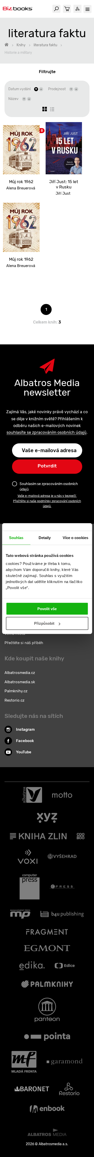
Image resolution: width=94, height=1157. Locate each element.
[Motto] (62, 795)
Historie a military (18, 52)
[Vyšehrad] (62, 856)
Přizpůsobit (44, 623)
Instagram (25, 729)
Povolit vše (47, 608)
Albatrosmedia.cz (20, 672)
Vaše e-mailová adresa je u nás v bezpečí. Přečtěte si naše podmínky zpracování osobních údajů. (47, 501)
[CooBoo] (80, 836)
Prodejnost (57, 89)
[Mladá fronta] (24, 1062)
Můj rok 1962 (21, 181)
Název (13, 99)
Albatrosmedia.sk (20, 682)
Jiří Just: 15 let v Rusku (63, 184)
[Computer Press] (30, 887)
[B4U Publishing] (62, 914)
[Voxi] (28, 856)
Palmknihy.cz (16, 691)
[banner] (18, 8)
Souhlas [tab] (16, 538)
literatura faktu (45, 45)
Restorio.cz (15, 700)
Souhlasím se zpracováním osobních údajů (49, 487)
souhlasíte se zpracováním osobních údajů (46, 432)
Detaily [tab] (45, 538)
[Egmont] (47, 948)
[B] (21, 148)
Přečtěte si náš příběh (24, 643)
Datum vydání (19, 89)
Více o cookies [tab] (75, 538)
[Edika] (32, 965)
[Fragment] (47, 932)
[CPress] (62, 887)
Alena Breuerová (20, 188)
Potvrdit (47, 466)
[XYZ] (47, 818)
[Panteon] (47, 1010)
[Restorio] (69, 1089)
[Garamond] (64, 1062)
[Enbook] (47, 1109)
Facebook (25, 741)
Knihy (21, 45)
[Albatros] (32, 795)
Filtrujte (47, 71)
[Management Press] (20, 914)
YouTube (23, 752)
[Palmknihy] (47, 984)
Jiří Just (63, 193)
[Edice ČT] (65, 965)
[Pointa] (47, 1036)
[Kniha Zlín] (38, 836)
